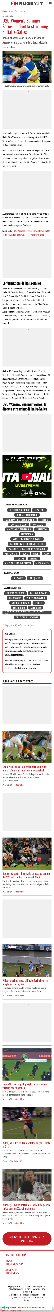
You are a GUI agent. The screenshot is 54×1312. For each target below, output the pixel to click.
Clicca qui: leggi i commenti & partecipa (27, 1239)
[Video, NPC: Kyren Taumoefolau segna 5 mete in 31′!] (27, 1123)
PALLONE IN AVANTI (38, 593)
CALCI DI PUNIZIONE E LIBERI (18, 563)
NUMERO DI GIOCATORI (27, 515)
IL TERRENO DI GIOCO (19, 510)
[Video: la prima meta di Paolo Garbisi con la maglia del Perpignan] (27, 961)
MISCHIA (34, 558)
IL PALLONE (39, 510)
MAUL (35, 553)
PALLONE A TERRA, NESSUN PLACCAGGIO (27, 548)
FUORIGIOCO (27, 534)
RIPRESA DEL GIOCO (16, 593)
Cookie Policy (11, 1269)
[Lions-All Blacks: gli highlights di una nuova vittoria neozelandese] (27, 1064)
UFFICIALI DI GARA (19, 524)
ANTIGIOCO (41, 529)
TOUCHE (20, 558)
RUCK (25, 553)
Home (4, 11)
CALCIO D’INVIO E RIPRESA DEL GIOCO (27, 544)
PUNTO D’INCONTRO (36, 598)
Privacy (8, 1260)
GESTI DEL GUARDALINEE (27, 617)
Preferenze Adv (12, 1273)
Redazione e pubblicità (15, 1255)
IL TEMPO (44, 519)
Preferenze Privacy (14, 1264)
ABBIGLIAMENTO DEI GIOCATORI (20, 519)
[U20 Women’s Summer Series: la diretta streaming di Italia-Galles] (27, 67)
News (11, 11)
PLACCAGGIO (11, 553)
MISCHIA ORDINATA (20, 603)
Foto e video (20, 11)
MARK (46, 553)
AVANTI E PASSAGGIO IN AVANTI (27, 539)
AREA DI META (42, 563)
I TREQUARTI (35, 578)
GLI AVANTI (18, 578)
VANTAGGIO (38, 524)
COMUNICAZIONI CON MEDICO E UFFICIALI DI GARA (24, 612)
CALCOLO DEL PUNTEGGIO (19, 529)
